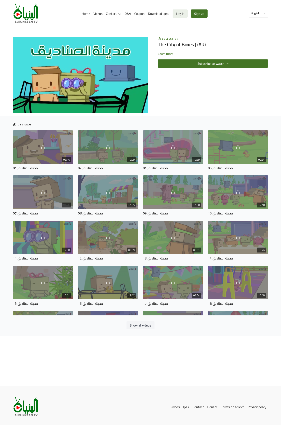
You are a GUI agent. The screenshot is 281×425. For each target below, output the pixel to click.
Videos (98, 13)
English (255, 13)
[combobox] (258, 13)
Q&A (128, 13)
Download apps (158, 13)
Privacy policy (257, 407)
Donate (212, 407)
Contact (112, 13)
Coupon (139, 13)
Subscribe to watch (210, 63)
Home (86, 13)
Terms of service (232, 407)
